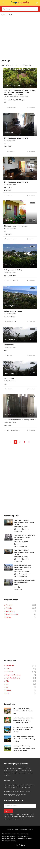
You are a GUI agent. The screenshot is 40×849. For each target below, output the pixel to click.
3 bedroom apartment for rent (16, 138)
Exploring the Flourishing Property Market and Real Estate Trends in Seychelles (24, 748)
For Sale (9, 608)
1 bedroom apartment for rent (15, 226)
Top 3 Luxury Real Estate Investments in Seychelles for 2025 (23, 711)
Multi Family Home (13, 678)
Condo (8, 690)
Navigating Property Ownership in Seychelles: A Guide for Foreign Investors (24, 739)
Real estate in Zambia (23, 836)
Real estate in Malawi (23, 834)
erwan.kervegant (11, 107)
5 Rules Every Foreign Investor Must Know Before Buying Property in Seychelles (23, 720)
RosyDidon (10, 195)
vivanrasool (10, 389)
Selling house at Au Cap (13, 270)
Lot (7, 684)
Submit (8, 811)
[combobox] (14, 65)
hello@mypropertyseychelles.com (16, 795)
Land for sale (9, 345)
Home (5, 14)
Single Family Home (13, 675)
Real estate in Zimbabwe (25, 838)
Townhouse (10, 672)
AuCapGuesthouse (12, 239)
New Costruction (12, 614)
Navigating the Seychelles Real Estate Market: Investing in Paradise (23, 729)
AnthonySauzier (11, 321)
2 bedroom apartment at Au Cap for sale (19, 420)
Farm (8, 669)
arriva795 (9, 355)
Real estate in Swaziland (9, 838)
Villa (7, 681)
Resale (8, 617)
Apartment (10, 666)
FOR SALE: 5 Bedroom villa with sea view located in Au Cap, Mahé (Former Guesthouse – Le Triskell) (19, 92)
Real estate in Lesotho (8, 834)
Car (7, 687)
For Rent (9, 605)
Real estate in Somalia (8, 836)
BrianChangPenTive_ (13, 280)
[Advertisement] (20, 37)
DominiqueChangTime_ (13, 430)
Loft (7, 693)
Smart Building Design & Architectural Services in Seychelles (22, 567)
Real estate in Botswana (9, 841)
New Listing (10, 611)
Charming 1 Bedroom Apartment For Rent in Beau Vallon (24, 522)
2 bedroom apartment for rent (16, 182)
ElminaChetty (11, 151)
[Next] (29, 442)
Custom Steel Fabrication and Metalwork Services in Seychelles (24, 537)
